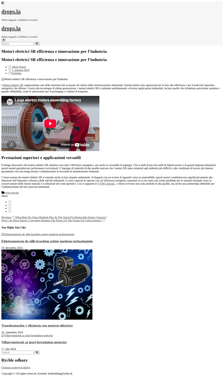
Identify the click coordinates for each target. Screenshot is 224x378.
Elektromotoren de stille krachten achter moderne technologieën (47, 241)
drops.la (11, 11)
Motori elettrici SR (13, 85)
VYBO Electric (106, 183)
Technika (16, 73)
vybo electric (12, 192)
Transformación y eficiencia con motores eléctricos (37, 325)
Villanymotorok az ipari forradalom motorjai (33, 342)
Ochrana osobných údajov (15, 367)
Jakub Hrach (19, 66)
